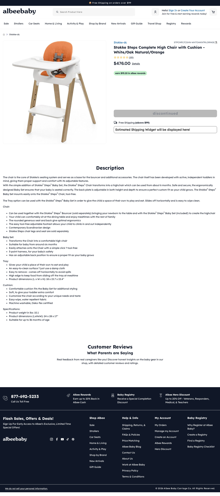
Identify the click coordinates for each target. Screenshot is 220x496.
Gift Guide (95, 466)
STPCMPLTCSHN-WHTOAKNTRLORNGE (194, 42)
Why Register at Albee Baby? (200, 427)
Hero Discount (163, 448)
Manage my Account (167, 431)
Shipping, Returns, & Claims (133, 427)
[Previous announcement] (4, 3)
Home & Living (97, 443)
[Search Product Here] (57, 12)
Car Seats (95, 437)
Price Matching (130, 440)
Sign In (173, 10)
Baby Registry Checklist (200, 446)
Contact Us (128, 452)
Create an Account (165, 437)
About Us (127, 458)
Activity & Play (97, 448)
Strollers (94, 431)
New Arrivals (96, 460)
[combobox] (94, 12)
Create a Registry (197, 434)
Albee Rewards (163, 443)
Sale (91, 425)
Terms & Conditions (133, 476)
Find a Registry (196, 440)
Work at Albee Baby (133, 464)
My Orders (161, 425)
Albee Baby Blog (131, 446)
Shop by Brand (98, 454)
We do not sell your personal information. (26, 488)
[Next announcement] (216, 3)
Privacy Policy (130, 470)
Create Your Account (193, 10)
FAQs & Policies (131, 434)
